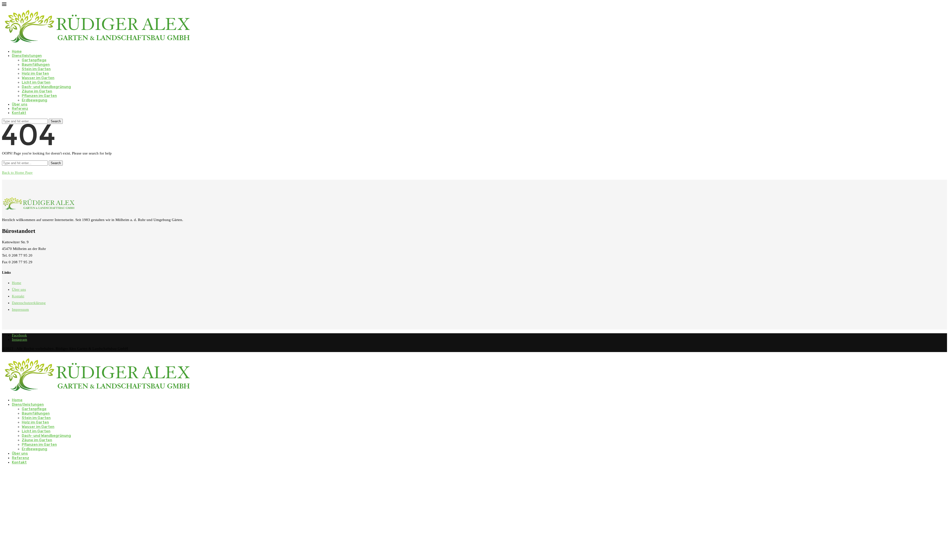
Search (56, 121)
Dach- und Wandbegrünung (46, 87)
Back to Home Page (17, 173)
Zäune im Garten (37, 91)
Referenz (20, 109)
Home (17, 51)
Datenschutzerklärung (29, 303)
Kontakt (19, 113)
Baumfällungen (36, 64)
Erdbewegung (34, 100)
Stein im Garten (36, 69)
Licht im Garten (36, 82)
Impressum (20, 310)
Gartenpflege (34, 60)
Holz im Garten (35, 73)
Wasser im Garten (38, 78)
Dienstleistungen (27, 56)
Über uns (19, 104)
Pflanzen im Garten (39, 95)
